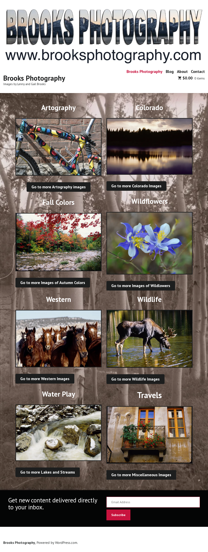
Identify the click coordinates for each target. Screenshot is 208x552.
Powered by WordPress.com (57, 542)
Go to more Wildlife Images (135, 379)
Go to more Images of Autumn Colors (52, 282)
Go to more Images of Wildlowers (140, 285)
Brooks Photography (34, 78)
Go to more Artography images (58, 187)
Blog (170, 71)
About (182, 71)
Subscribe (118, 515)
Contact (198, 71)
